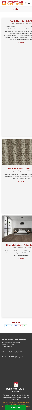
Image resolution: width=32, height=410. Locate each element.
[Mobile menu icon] (29, 3)
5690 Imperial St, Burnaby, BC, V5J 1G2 (12, 352)
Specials (13, 23)
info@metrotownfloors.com (12, 342)
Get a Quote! (15, 408)
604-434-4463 (10, 344)
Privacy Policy (9, 404)
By (20, 23)
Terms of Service (19, 404)
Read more (21, 42)
